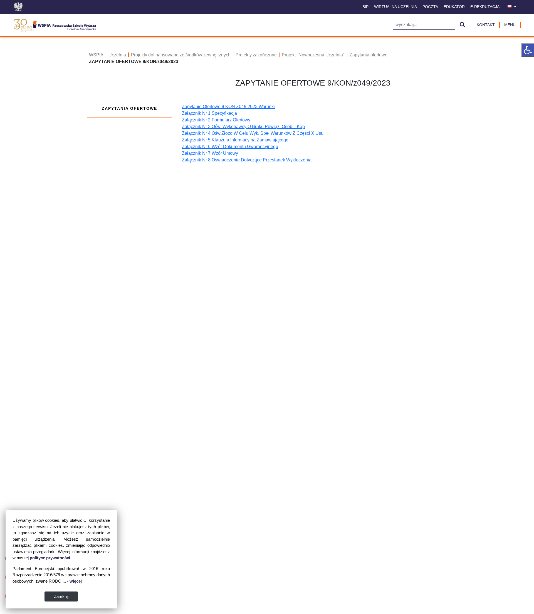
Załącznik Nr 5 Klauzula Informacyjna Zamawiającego (235, 140)
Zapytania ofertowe (368, 55)
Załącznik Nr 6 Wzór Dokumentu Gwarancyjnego (230, 146)
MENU (510, 25)
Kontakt (486, 25)
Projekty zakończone (256, 55)
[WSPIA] (54, 24)
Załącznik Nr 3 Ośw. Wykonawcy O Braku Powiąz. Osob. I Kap (243, 126)
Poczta (430, 6)
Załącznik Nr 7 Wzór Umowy (210, 153)
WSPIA (96, 55)
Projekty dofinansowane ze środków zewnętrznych (181, 55)
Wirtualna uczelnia (395, 6)
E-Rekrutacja (485, 6)
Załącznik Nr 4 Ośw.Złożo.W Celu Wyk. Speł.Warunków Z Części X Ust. (252, 133)
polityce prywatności (50, 557)
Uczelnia (117, 55)
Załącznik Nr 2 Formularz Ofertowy (216, 120)
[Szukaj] (462, 25)
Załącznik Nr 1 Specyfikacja (209, 113)
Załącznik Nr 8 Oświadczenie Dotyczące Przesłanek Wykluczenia (247, 160)
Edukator (454, 6)
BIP (365, 6)
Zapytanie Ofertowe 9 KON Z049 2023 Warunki (228, 106)
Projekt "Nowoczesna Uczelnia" (313, 55)
